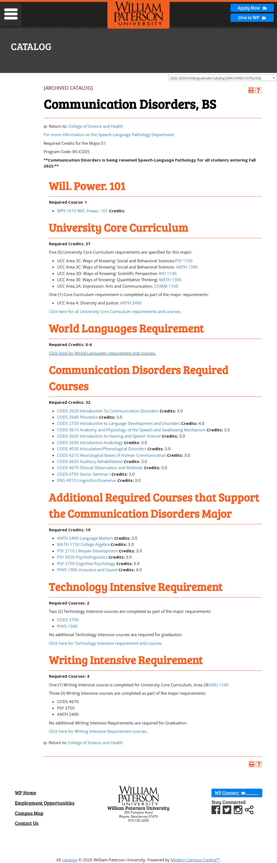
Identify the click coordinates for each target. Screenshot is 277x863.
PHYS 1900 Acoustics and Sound (87, 569)
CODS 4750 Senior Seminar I (83, 474)
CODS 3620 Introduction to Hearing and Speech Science (109, 436)
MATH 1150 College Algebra (83, 544)
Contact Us (26, 823)
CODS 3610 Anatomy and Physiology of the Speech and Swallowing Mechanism (131, 429)
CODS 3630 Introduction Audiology (90, 442)
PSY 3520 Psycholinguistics (82, 557)
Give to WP (249, 17)
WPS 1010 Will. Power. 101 (82, 210)
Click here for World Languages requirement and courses (102, 353)
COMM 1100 (166, 286)
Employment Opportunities (44, 803)
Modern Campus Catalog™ (195, 859)
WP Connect (227, 793)
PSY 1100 (184, 260)
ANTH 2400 (131, 302)
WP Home (25, 792)
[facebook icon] (217, 809)
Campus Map (29, 813)
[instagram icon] (239, 809)
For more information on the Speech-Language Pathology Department (109, 134)
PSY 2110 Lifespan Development (87, 550)
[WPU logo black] (138, 13)
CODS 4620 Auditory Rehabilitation (90, 461)
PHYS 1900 (67, 626)
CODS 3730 (68, 619)
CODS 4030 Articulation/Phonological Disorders (101, 448)
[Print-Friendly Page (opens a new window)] (251, 90)
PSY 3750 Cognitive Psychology (86, 563)
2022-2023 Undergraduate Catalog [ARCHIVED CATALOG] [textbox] (215, 78)
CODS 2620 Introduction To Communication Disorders (108, 411)
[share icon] (249, 809)
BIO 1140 (168, 273)
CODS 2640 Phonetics (77, 417)
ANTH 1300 (187, 267)
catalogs (69, 859)
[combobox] (223, 78)
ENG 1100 (219, 684)
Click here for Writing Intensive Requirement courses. (98, 731)
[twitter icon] (228, 809)
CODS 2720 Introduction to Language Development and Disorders (118, 423)
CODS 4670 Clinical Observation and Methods (100, 467)
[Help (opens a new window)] (258, 90)
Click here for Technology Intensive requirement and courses (105, 643)
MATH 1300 (170, 279)
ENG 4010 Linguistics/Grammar (86, 480)
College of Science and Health (95, 126)
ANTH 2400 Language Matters (85, 538)
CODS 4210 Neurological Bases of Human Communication (111, 455)
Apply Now (249, 8)
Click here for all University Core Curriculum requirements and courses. (115, 311)
